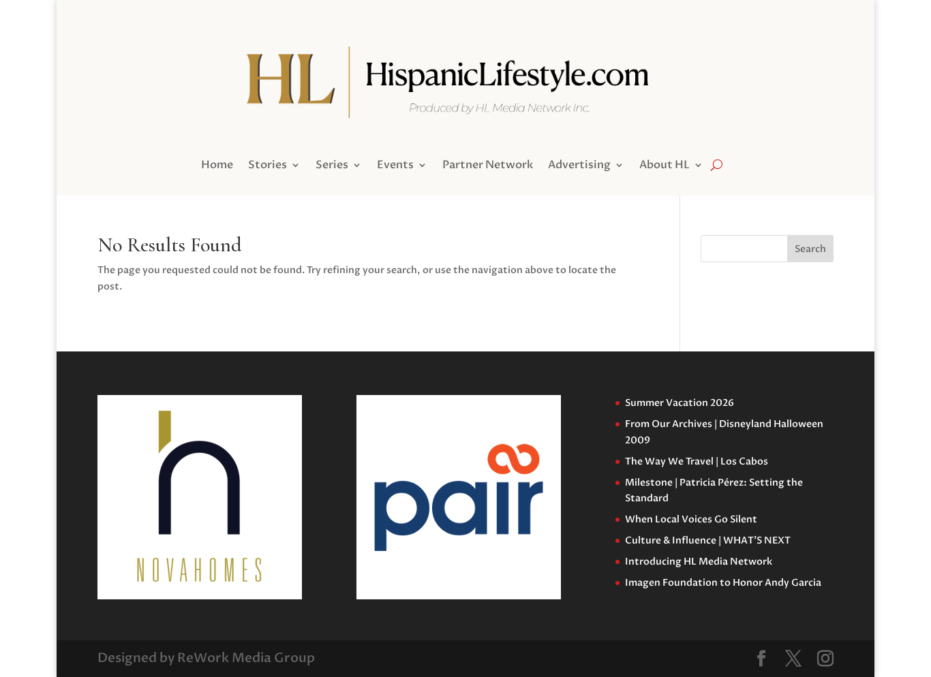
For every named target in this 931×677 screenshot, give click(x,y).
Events (395, 166)
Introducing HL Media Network (698, 561)
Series (332, 166)
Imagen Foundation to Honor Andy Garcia (723, 582)
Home (217, 166)
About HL (664, 166)
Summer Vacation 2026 (679, 402)
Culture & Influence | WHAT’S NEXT (708, 540)
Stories (267, 166)
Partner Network (487, 166)
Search (810, 248)
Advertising (579, 166)
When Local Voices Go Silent (691, 519)
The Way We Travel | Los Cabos (696, 461)
